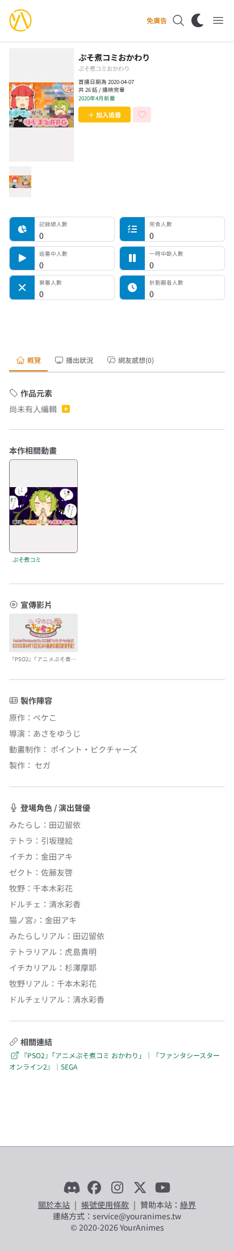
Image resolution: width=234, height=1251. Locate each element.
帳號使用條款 (105, 1204)
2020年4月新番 (96, 98)
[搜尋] (178, 20)
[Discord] (71, 1187)
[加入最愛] (142, 114)
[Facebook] (94, 1187)
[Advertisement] (117, 323)
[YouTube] (162, 1187)
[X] (139, 1187)
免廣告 (157, 20)
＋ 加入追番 (104, 114)
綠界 (188, 1204)
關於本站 (54, 1204)
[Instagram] (117, 1187)
